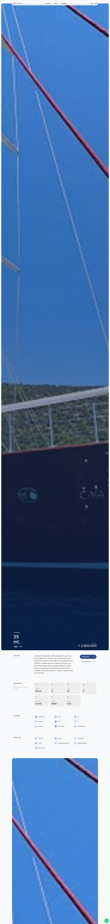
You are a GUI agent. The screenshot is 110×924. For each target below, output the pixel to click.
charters (48, 3)
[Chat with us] (107, 921)
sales (55, 3)
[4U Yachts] (17, 3)
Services (63, 3)
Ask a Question (88, 662)
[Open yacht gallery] (55, 326)
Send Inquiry (88, 657)
